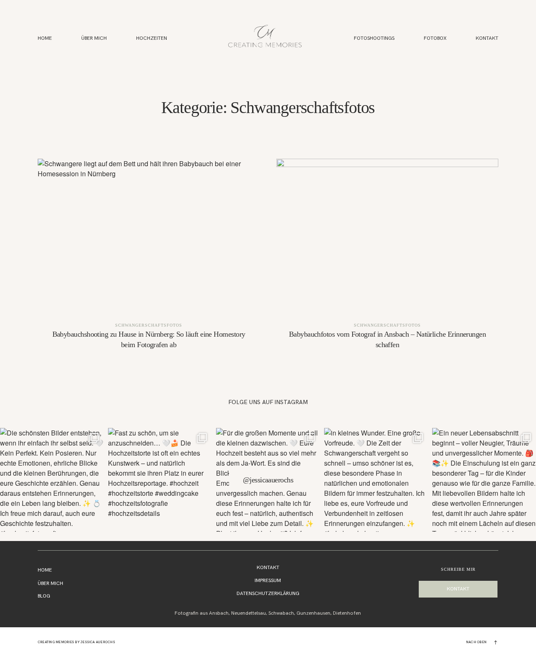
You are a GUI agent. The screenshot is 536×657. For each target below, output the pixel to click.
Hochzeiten (151, 38)
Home (45, 38)
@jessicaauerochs (268, 480)
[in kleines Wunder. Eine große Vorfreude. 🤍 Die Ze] (376, 480)
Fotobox (435, 38)
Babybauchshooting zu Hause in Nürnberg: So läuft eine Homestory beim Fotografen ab (148, 259)
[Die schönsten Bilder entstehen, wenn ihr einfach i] (52, 480)
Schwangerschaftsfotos (148, 325)
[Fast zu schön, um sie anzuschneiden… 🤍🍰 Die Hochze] (160, 480)
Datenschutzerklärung (268, 593)
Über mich (50, 583)
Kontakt (487, 38)
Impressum (268, 580)
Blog (44, 596)
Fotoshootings (374, 38)
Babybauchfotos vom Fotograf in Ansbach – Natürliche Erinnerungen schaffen (387, 259)
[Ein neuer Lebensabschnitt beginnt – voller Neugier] (484, 480)
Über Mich (94, 38)
